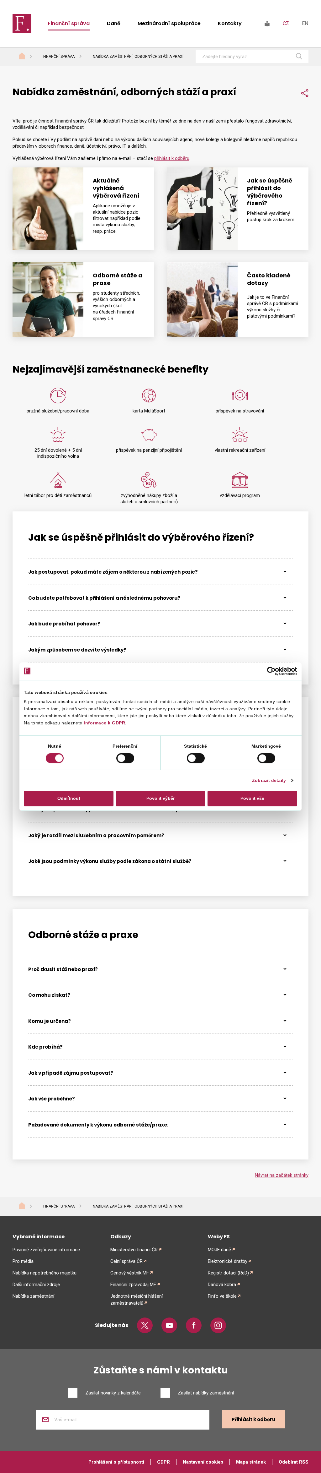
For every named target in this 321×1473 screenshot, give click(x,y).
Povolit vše (252, 798)
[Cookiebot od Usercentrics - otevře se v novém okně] (269, 671)
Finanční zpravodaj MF (133, 1284)
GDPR (163, 1462)
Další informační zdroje (36, 1284)
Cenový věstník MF (129, 1273)
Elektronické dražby (227, 1261)
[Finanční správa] (22, 23)
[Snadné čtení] (267, 23)
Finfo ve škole (222, 1296)
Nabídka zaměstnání (33, 1296)
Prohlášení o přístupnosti (116, 1462)
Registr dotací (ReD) (228, 1273)
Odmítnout (68, 798)
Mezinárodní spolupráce (169, 23)
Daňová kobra (222, 1284)
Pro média (23, 1261)
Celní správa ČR (126, 1261)
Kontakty (230, 23)
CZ (286, 23)
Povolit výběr (160, 798)
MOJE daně (219, 1249)
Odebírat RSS (293, 1462)
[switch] (125, 758)
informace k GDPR (103, 722)
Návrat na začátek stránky (281, 1175)
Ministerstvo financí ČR (134, 1249)
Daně (113, 23)
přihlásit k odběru (171, 158)
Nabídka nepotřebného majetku (44, 1273)
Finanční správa (69, 23)
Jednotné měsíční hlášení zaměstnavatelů (136, 1299)
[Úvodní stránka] (28, 56)
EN (305, 23)
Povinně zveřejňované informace (46, 1249)
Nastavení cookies (203, 1462)
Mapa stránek (251, 1462)
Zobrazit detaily (269, 780)
